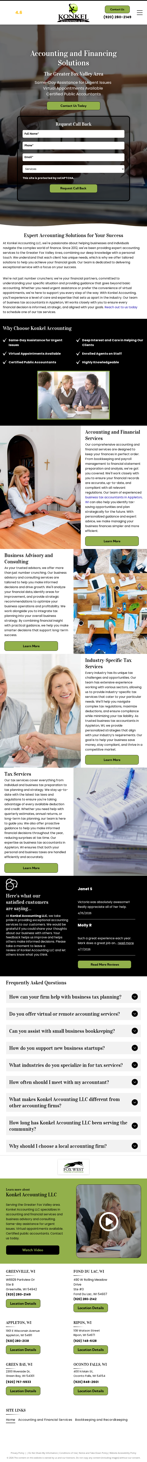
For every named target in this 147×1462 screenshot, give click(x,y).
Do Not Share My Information (43, 1452)
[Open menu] (140, 13)
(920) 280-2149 (18, 1294)
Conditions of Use (68, 1452)
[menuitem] (12, 1419)
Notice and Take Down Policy (93, 1452)
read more (126, 943)
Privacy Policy (17, 1452)
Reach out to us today (121, 307)
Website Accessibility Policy (122, 1452)
